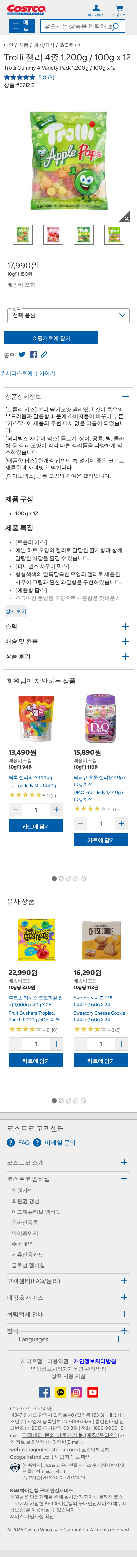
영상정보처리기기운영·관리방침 (68, 1368)
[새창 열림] (16, 1469)
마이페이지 (25, 1233)
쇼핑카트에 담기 (51, 338)
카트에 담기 (36, 826)
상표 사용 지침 (68, 1376)
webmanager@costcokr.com (43, 1449)
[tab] (68, 1162)
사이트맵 (31, 1361)
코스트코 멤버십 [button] (28, 1179)
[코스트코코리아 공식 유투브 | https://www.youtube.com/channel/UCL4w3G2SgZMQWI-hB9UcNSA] (92, 1394)
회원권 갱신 (26, 1201)
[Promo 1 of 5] (54, 879)
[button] (118, 26)
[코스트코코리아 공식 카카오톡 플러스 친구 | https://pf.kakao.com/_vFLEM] (61, 1394)
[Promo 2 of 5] (61, 879)
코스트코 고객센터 (35, 1128)
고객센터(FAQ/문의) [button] (33, 1281)
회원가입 (22, 1190)
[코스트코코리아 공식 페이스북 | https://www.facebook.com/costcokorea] (45, 1394)
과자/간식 (44, 45)
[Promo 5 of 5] (83, 879)
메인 (8, 45)
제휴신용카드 (28, 1254)
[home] (27, 10)
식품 (23, 45)
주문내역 (22, 1243)
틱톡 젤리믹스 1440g (30, 777)
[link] (22, 354)
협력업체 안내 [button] (25, 1314)
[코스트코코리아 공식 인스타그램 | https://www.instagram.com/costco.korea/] (77, 1394)
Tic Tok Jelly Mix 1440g (32, 786)
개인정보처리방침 (95, 1361)
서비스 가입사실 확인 (32, 1516)
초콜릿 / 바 (71, 45)
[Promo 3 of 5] (68, 879)
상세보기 (16, 611)
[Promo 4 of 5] (75, 879)
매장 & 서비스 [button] (25, 1297)
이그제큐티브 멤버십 (36, 1211)
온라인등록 (25, 1222)
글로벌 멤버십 (28, 1265)
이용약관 (57, 1361)
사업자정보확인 (72, 1456)
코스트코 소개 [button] (25, 1162)
